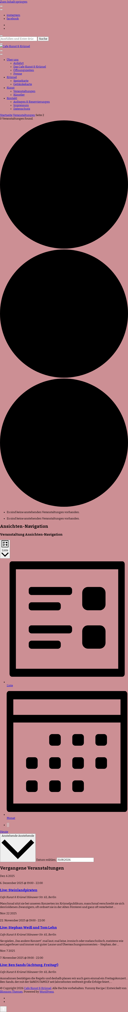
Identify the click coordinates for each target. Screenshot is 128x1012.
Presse (17, 73)
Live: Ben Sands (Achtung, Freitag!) (29, 965)
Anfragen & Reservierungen (31, 102)
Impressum (21, 105)
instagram (13, 15)
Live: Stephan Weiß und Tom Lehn (28, 928)
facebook (13, 18)
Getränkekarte (22, 84)
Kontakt (12, 98)
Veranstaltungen (24, 91)
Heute (4, 832)
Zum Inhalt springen (13, 2)
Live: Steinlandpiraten (18, 890)
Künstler (19, 95)
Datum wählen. (46, 860)
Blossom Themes (11, 991)
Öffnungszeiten (23, 70)
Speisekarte (20, 80)
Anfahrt (18, 63)
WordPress (47, 991)
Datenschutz (21, 109)
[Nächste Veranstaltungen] (8, 825)
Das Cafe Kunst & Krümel (29, 66)
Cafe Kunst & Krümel (37, 988)
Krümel (12, 77)
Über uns (12, 59)
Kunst (10, 87)
